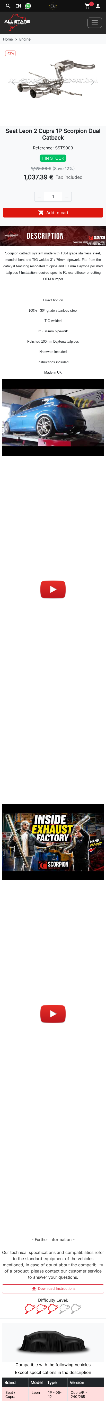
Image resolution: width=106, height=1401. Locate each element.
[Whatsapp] (28, 6)
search (8, 6)
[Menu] (94, 23)
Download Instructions (53, 1289)
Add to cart (53, 213)
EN (18, 6)
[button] (39, 197)
